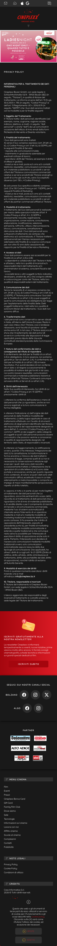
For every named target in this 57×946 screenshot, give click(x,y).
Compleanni (10, 839)
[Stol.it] (38, 758)
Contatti (8, 843)
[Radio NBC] (21, 758)
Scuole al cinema (12, 835)
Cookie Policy (10, 868)
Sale (6, 815)
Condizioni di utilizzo (13, 872)
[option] (28, 46)
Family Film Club (12, 806)
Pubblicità (9, 847)
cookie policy (37, 916)
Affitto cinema (11, 831)
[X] (47, 695)
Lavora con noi (11, 827)
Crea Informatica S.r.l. (14, 889)
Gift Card (8, 802)
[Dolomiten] (20, 739)
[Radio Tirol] (40, 748)
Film (6, 786)
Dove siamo (10, 810)
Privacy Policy (10, 864)
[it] (28, 46)
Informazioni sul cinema (15, 823)
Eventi (7, 790)
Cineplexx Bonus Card (14, 798)
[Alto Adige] (20, 748)
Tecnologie (9, 819)
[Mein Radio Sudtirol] (40, 739)
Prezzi (7, 794)
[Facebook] (24, 695)
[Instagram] (35, 695)
